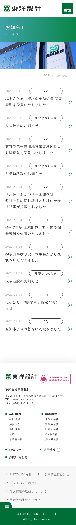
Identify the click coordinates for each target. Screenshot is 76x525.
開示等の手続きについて (27, 499)
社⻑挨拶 (15, 419)
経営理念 (15, 424)
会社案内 (15, 414)
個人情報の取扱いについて (28, 491)
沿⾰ (12, 434)
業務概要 (51, 414)
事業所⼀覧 (16, 439)
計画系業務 (52, 429)
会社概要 (15, 429)
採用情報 (49, 450)
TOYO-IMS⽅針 (21, 474)
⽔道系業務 (52, 419)
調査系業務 (52, 439)
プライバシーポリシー (25, 482)
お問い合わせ (18, 457)
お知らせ (15, 450)
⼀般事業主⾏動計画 (55, 474)
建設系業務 (52, 424)
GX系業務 (51, 434)
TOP (47, 75)
